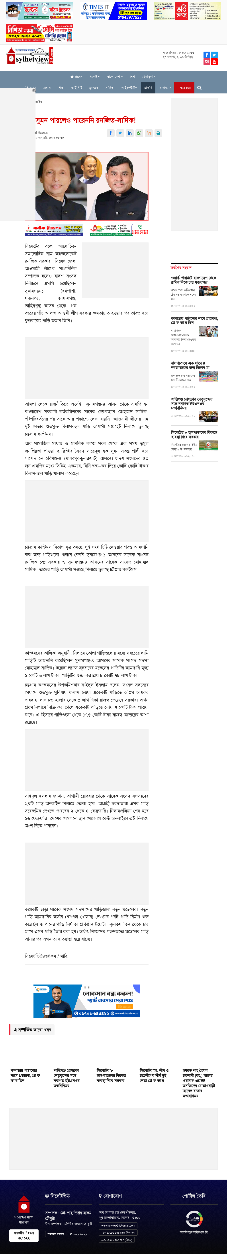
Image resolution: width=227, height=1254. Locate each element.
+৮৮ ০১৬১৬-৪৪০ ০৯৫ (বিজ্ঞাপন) (118, 1233)
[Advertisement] (115, 272)
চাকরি (148, 87)
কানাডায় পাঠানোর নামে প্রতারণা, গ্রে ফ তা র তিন (194, 321)
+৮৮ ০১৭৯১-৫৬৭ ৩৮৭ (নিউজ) (116, 1240)
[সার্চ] (199, 87)
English (184, 88)
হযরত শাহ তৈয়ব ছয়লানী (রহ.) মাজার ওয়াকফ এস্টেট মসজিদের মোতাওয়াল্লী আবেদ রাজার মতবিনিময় (199, 1083)
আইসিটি (76, 87)
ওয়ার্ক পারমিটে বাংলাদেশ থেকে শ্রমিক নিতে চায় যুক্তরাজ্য (193, 280)
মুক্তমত (93, 87)
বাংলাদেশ (114, 76)
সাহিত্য (110, 87)
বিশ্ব (132, 76)
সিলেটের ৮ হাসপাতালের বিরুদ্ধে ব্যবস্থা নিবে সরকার (194, 435)
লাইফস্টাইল (129, 87)
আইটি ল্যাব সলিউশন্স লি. (194, 1232)
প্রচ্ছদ (78, 76)
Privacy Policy (78, 1234)
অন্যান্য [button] (163, 87)
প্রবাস (47, 87)
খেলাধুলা (148, 76)
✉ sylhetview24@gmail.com (118, 1225)
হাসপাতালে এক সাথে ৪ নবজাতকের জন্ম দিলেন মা (190, 365)
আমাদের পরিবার (56, 1234)
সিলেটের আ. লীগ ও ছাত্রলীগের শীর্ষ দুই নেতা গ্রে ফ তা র (154, 1075)
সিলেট (93, 76)
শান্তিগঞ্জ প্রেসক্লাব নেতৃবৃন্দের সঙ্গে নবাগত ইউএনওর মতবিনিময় (191, 404)
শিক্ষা (61, 87)
